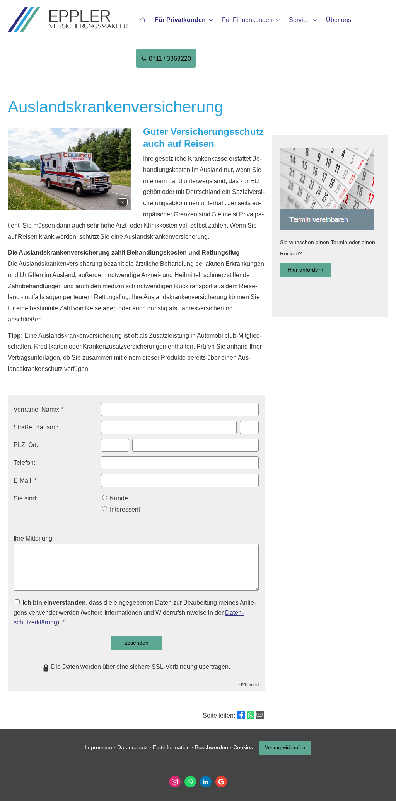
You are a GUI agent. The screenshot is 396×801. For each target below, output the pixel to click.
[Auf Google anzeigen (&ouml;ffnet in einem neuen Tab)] (221, 781)
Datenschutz (132, 747)
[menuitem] (142, 19)
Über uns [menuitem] (338, 20)
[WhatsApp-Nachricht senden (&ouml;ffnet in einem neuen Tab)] (190, 781)
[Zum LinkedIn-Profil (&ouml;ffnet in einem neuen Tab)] (206, 781)
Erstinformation (171, 747)
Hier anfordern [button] (305, 270)
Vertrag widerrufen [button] (285, 747)
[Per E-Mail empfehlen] (260, 715)
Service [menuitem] (299, 20)
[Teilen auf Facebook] (241, 715)
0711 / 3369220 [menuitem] (170, 58)
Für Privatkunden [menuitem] (180, 20)
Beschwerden (211, 747)
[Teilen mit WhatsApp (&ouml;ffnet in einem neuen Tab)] (250, 715)
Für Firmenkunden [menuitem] (247, 20)
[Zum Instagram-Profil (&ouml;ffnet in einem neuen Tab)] (175, 781)
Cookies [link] (243, 747)
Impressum (98, 747)
